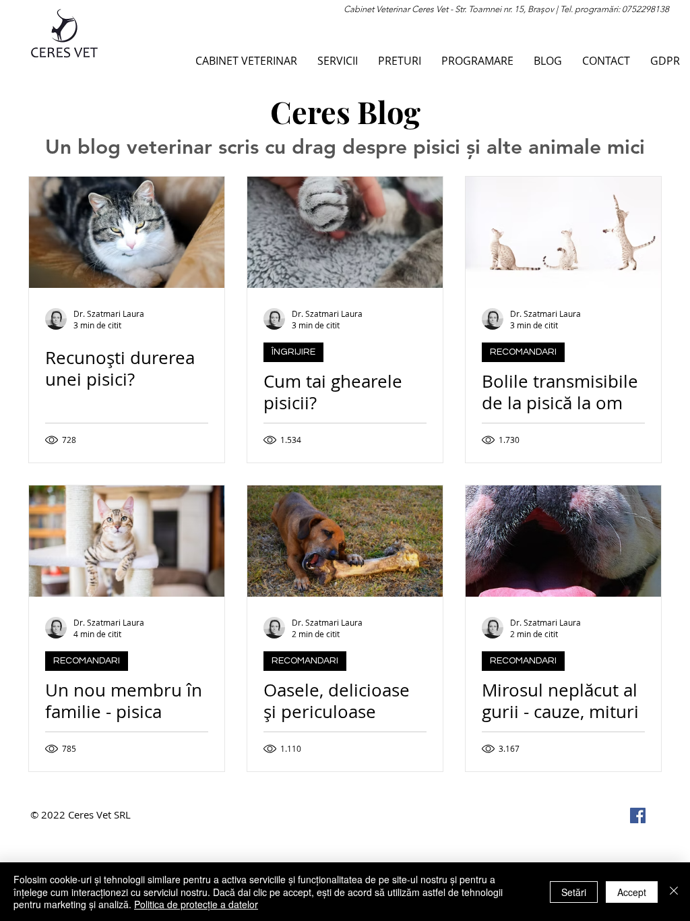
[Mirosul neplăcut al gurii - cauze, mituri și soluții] (563, 541)
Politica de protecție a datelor (196, 904)
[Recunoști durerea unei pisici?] (126, 232)
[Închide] (674, 891)
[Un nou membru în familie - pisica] (126, 541)
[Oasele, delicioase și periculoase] (345, 541)
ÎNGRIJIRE (293, 352)
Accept (631, 892)
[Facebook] (638, 815)
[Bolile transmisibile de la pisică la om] (563, 232)
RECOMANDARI (523, 352)
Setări (573, 892)
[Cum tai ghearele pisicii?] (345, 232)
